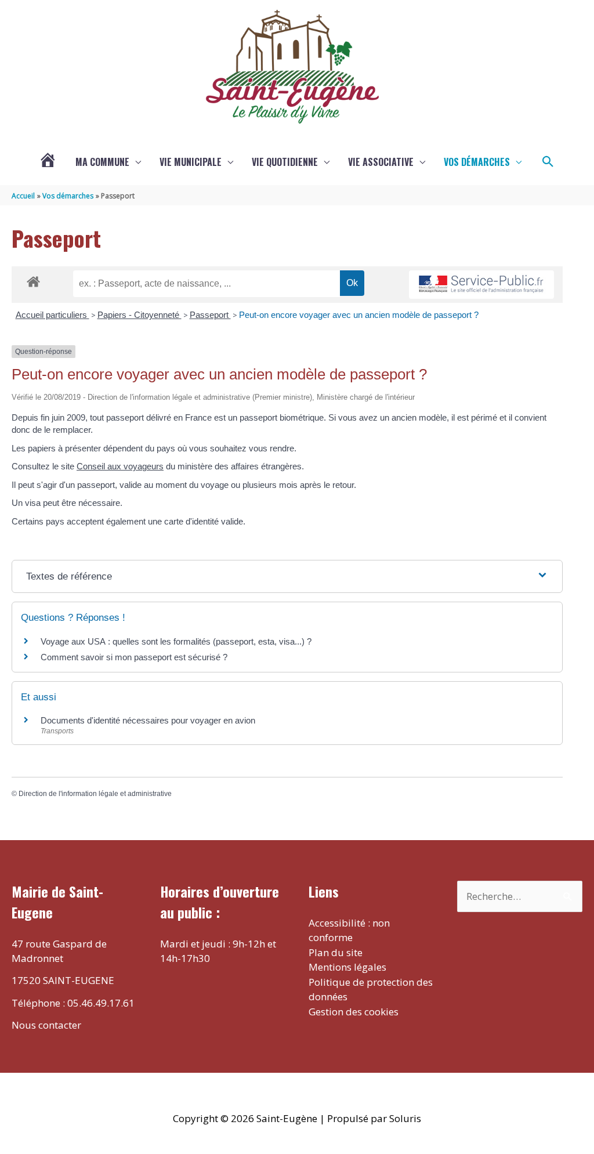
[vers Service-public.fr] (481, 284)
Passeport (210, 315)
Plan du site (336, 952)
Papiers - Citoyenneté (139, 315)
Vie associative (381, 162)
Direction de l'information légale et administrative (95, 794)
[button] (548, 161)
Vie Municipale (191, 162)
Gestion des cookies (354, 1011)
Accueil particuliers (52, 315)
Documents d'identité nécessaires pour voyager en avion (148, 720)
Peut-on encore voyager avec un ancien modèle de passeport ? (359, 315)
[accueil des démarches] (33, 279)
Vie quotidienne (285, 162)
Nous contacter (46, 1025)
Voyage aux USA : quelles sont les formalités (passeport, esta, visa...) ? (176, 641)
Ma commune (102, 162)
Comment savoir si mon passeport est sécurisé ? (134, 657)
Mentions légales (347, 967)
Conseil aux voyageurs (120, 466)
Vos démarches (477, 162)
